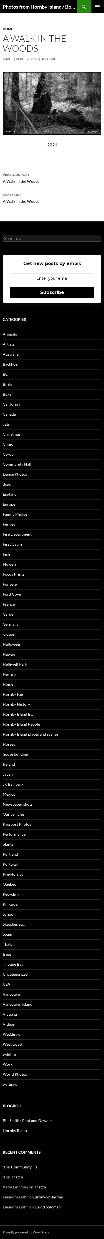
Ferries (9, 524)
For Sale (10, 584)
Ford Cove (12, 594)
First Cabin (12, 544)
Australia (11, 354)
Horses (9, 744)
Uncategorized (15, 974)
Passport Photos (17, 824)
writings (10, 1084)
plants (8, 844)
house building (15, 754)
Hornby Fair (13, 694)
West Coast (12, 1044)
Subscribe (52, 292)
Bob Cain (49, 59)
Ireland (9, 764)
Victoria (10, 1014)
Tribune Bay (13, 964)
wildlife (9, 1054)
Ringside (10, 904)
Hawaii (9, 654)
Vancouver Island (17, 1004)
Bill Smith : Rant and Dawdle (27, 1120)
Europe (9, 504)
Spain (7, 934)
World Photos (15, 1074)
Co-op (8, 454)
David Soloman (48, 1207)
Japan (8, 774)
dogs (7, 484)
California (11, 404)
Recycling (11, 894)
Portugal (10, 864)
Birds (7, 384)
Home (8, 29)
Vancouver (12, 994)
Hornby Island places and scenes (30, 734)
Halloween (12, 644)
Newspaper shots (17, 804)
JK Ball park (13, 784)
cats (6, 424)
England (10, 494)
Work (7, 1064)
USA (6, 984)
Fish (6, 554)
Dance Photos (15, 474)
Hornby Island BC (18, 714)
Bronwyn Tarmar (49, 1197)
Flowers (10, 564)
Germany (11, 624)
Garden (9, 614)
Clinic (8, 444)
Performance (14, 834)
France (9, 604)
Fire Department (17, 534)
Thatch (9, 944)
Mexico (9, 794)
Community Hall (17, 464)
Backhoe (10, 364)
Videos (9, 1024)
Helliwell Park (15, 664)
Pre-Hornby (13, 874)
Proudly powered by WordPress (26, 1232)
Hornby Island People (21, 724)
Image (8, 59)
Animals (10, 334)
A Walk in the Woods (21, 178)
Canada (9, 414)
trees (7, 954)
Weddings (11, 1034)
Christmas (12, 434)
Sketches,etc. (14, 924)
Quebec (9, 884)
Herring (9, 674)
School (8, 914)
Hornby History (16, 704)
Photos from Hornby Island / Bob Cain (40, 7)
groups (9, 634)
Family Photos (15, 514)
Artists (8, 344)
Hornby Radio (15, 1130)
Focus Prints (13, 574)
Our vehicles (13, 814)
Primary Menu (97, 6)
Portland (10, 854)
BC (5, 374)
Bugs (7, 394)
